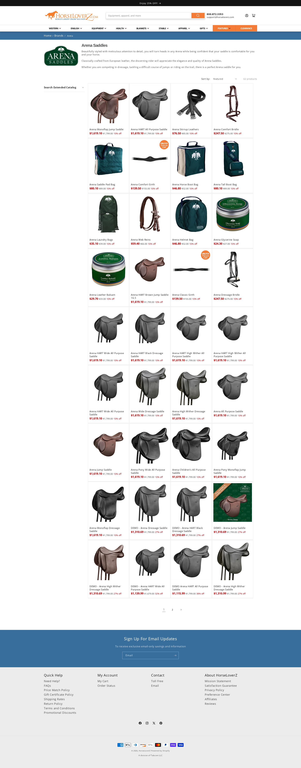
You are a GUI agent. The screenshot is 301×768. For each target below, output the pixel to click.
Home (47, 35)
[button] (64, 87)
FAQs (47, 685)
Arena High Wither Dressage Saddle (188, 413)
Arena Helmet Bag (182, 239)
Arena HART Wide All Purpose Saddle (107, 355)
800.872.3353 (215, 14)
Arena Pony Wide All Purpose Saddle (148, 471)
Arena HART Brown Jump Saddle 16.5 (149, 296)
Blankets (141, 28)
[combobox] (155, 15)
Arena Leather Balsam (102, 294)
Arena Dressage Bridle (227, 294)
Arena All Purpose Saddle (228, 411)
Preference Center (217, 694)
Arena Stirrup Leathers (185, 129)
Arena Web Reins (141, 239)
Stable (162, 28)
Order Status (106, 685)
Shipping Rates (54, 699)
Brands (59, 35)
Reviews (210, 704)
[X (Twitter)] (153, 724)
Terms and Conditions (59, 708)
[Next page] (180, 609)
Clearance (246, 28)
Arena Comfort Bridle (226, 129)
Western (53, 28)
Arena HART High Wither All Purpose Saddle (188, 355)
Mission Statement (218, 681)
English (75, 28)
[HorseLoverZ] (71, 15)
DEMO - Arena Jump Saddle (230, 528)
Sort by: (205, 78)
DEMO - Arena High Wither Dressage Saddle (105, 588)
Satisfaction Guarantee (221, 685)
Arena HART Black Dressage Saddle (147, 355)
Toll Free (157, 681)
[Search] (198, 15)
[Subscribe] (175, 655)
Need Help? (52, 681)
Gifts (202, 28)
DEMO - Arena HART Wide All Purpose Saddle (148, 588)
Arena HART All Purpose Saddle (149, 129)
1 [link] (164, 609)
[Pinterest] (160, 724)
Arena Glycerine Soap (226, 239)
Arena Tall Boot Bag (225, 184)
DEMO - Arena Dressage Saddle (149, 528)
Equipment (97, 28)
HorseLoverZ (144, 750)
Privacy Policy (214, 690)
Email (155, 685)
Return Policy (53, 704)
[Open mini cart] (253, 15)
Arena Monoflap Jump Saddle (107, 129)
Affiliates (211, 699)
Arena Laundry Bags (101, 239)
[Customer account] (246, 15)
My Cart (103, 681)
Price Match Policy (57, 690)
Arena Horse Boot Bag (185, 184)
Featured (223, 28)
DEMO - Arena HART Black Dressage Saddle (187, 529)
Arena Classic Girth (183, 294)
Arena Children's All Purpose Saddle (189, 471)
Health (120, 28)
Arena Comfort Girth (143, 184)
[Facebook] (140, 724)
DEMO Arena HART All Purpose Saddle (190, 588)
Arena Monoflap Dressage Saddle (105, 529)
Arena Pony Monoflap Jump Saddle (230, 471)
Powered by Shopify (160, 750)
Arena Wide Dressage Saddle (147, 411)
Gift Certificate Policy (59, 694)
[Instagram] (147, 724)
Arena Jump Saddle (101, 469)
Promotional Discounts (60, 712)
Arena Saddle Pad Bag (102, 184)
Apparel (182, 28)
